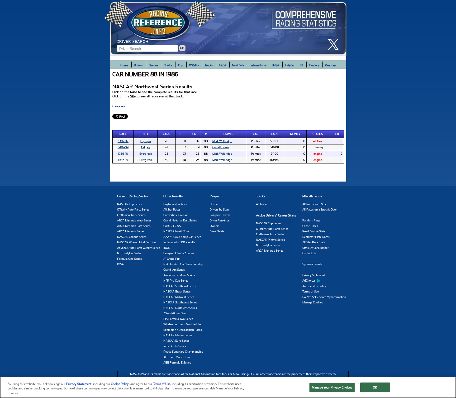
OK (375, 387)
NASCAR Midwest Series (178, 297)
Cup (180, 65)
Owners (153, 65)
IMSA (275, 65)
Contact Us (309, 253)
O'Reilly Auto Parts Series (133, 209)
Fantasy (314, 65)
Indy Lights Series (174, 346)
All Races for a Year (314, 204)
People (214, 196)
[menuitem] (325, 281)
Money (295, 134)
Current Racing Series (132, 196)
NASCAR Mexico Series (177, 335)
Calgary (145, 147)
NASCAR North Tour (176, 231)
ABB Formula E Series (177, 362)
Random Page (311, 220)
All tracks (261, 204)
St (181, 134)
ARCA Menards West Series (134, 220)
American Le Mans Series (179, 275)
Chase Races (310, 226)
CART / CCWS (172, 226)
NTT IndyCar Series (129, 253)
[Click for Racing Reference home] (228, 28)
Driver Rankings (220, 220)
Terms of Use (310, 291)
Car (255, 134)
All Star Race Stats (313, 242)
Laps (274, 134)
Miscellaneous (312, 196)
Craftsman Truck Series (131, 215)
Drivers (138, 65)
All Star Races (171, 209)
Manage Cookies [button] (312, 302)
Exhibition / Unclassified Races (182, 329)
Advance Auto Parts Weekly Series (138, 247)
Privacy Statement (313, 275)
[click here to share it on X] (335, 44)
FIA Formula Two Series (178, 319)
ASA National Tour (175, 313)
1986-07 (123, 141)
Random (330, 65)
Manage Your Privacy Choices (332, 387)
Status (318, 134)
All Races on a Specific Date (319, 209)
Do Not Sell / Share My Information (324, 297)
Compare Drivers (220, 215)
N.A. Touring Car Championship (183, 264)
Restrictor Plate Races (316, 237)
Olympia (145, 141)
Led (336, 134)
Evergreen (145, 153)
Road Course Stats (314, 231)
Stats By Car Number (315, 247)
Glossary (118, 106)
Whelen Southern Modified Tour (183, 324)
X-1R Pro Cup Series (175, 280)
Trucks (209, 65)
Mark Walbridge (222, 141)
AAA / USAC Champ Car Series (182, 237)
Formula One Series (129, 258)
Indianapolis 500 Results (179, 242)
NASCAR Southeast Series (179, 286)
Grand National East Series (180, 220)
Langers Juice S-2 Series (178, 253)
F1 (301, 65)
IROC (166, 247)
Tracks (168, 65)
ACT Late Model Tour (176, 357)
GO (182, 48)
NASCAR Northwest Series (180, 308)
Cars (166, 134)
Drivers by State (219, 209)
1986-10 (123, 153)
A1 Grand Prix (171, 258)
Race (123, 134)
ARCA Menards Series (130, 231)
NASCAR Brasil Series (177, 291)
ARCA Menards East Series (134, 226)
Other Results (173, 196)
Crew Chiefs (217, 231)
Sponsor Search (312, 264)
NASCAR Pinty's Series (270, 239)
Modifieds (238, 65)
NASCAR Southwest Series (180, 302)
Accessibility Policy (314, 286)
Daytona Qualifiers (175, 204)
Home (124, 65)
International (258, 65)
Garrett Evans (220, 147)
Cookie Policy (120, 384)
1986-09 (123, 147)
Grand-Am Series (174, 269)
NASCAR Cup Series (129, 204)
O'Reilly (194, 65)
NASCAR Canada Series (132, 237)
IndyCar (289, 65)
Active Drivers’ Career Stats (276, 215)
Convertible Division (176, 215)
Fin (194, 134)
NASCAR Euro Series (176, 340)
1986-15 (123, 160)
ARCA (222, 65)
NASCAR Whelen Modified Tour (137, 242)
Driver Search (132, 41)
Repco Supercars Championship (183, 351)
